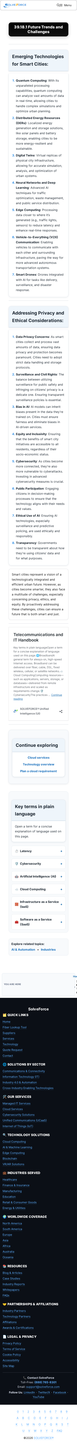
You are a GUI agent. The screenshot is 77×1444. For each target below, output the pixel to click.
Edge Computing (14, 1153)
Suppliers (9, 1033)
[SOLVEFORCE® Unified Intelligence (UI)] (15, 5)
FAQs (6, 1295)
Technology (10, 1044)
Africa (6, 1246)
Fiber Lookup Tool (15, 1027)
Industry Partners (14, 1311)
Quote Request (12, 1050)
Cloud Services (13, 1109)
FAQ (59, 1431)
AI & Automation (23, 949)
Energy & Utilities (14, 1208)
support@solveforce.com (43, 1387)
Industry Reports (14, 1284)
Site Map (8, 1366)
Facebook (59, 1392)
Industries (48, 949)
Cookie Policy (12, 1354)
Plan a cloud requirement (38, 771)
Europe (7, 1234)
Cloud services (39, 757)
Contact (8, 1055)
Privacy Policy (12, 1343)
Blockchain (10, 1158)
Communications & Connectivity (24, 1071)
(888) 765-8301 (45, 1382)
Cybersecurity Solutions (19, 1114)
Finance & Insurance (16, 1185)
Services (8, 1038)
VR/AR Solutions (13, 1164)
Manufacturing (12, 1191)
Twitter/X (44, 1392)
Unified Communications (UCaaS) (25, 1120)
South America (12, 1229)
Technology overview (38, 764)
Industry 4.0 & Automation (20, 1082)
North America (12, 1223)
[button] (58, 5)
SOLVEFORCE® (44, 1438)
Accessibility (11, 1360)
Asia (5, 1240)
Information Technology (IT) (21, 1076)
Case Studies (11, 1278)
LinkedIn (29, 1392)
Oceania (8, 1257)
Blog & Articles (12, 1273)
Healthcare (10, 1179)
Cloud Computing (14, 1141)
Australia (8, 1251)
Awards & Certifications (18, 1327)
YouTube (38, 1397)
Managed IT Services (16, 1103)
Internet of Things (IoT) (18, 1126)
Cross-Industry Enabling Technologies (28, 1088)
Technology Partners (16, 1316)
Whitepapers (11, 1290)
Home (6, 1021)
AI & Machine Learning (17, 1147)
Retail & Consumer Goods (20, 1202)
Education (9, 1196)
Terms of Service (14, 1349)
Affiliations (10, 1322)
